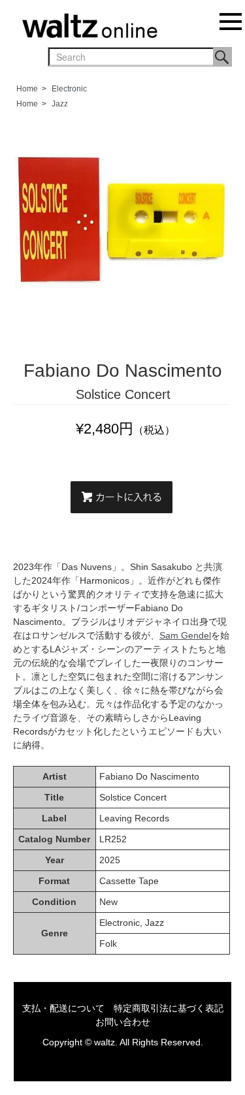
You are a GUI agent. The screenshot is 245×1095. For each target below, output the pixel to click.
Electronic (69, 88)
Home (27, 88)
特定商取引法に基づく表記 (168, 1008)
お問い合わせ (122, 1022)
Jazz (60, 103)
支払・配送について (63, 1008)
